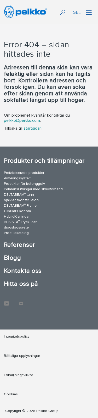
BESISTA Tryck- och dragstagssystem (21, 224)
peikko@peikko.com (22, 120)
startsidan (33, 128)
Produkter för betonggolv (24, 183)
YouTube (6, 300)
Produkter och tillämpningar (44, 160)
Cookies (11, 394)
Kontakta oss (23, 271)
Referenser (19, 245)
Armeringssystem (18, 178)
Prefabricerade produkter (24, 172)
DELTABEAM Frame (20, 205)
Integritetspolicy (17, 336)
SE (75, 12)
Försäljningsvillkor (18, 375)
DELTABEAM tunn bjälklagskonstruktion (21, 197)
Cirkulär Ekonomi (18, 211)
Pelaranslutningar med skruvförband (33, 189)
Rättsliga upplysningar (22, 355)
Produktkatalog (16, 233)
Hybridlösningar (17, 216)
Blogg (12, 258)
